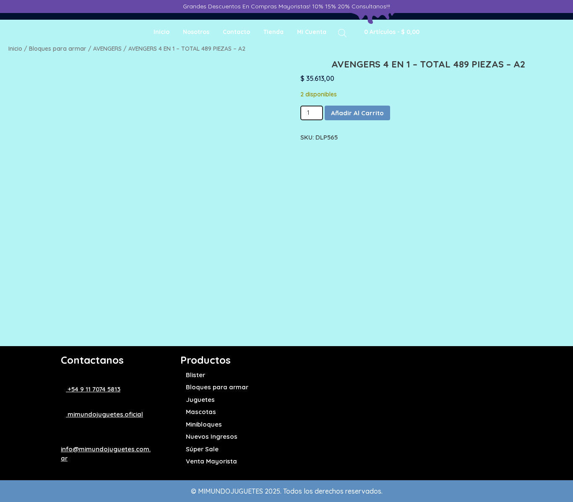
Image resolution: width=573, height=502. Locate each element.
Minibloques (204, 424)
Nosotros (196, 32)
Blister (195, 375)
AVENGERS (107, 48)
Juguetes (200, 400)
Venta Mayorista (211, 461)
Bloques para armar (57, 48)
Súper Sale (202, 449)
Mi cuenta (311, 32)
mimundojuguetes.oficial (104, 414)
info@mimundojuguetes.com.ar (106, 453)
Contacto (236, 32)
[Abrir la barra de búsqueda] (342, 32)
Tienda (273, 32)
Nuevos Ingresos (211, 436)
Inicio (161, 32)
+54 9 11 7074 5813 (93, 389)
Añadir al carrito (357, 113)
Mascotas (201, 412)
